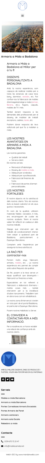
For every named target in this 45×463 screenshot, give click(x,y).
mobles (18, 263)
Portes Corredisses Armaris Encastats (18, 406)
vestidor (25, 96)
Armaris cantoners (10, 415)
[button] (22, 15)
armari (35, 102)
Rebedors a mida (9, 423)
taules (26, 120)
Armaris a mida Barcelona (13, 402)
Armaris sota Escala (10, 419)
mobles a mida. (27, 170)
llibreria (10, 105)
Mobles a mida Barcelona (13, 398)
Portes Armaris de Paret (12, 410)
